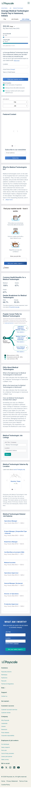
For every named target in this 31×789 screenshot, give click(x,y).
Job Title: (8, 632)
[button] (5, 19)
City (15, 102)
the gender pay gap (14, 307)
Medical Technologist (18, 8)
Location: (5, 64)
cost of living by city (19, 469)
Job (10, 8)
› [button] (17, 131)
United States (4, 8)
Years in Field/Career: (9, 72)
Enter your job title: (15, 256)
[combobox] (15, 66)
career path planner (9, 323)
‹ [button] (13, 131)
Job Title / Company (10, 442)
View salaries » (20, 332)
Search (8, 454)
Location (7, 448)
